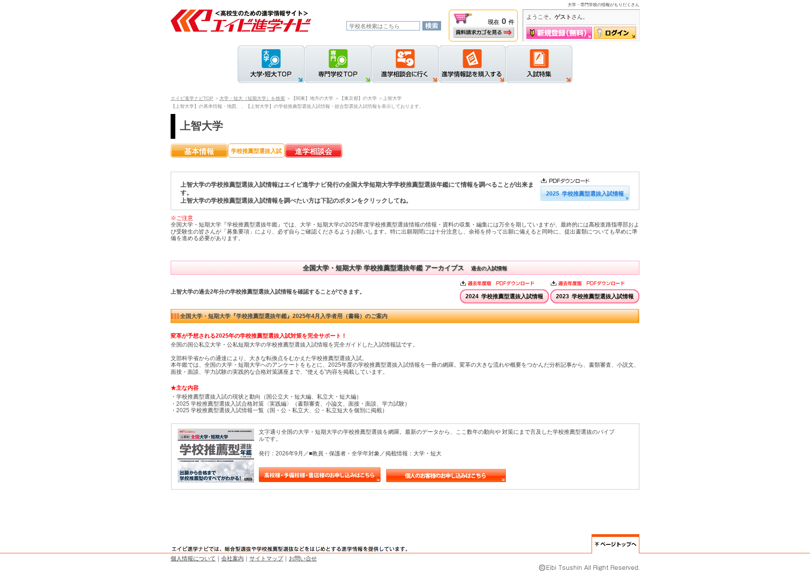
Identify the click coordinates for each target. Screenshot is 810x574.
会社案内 (232, 558)
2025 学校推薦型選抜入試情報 (585, 193)
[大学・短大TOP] (271, 64)
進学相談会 (313, 151)
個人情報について (193, 558)
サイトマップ (266, 558)
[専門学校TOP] (338, 64)
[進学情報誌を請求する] (472, 64)
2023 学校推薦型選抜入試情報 (595, 296)
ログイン (615, 33)
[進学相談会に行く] (405, 64)
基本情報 (199, 151)
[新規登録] (559, 33)
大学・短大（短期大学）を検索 (252, 98)
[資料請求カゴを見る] (483, 32)
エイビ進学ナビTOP (192, 98)
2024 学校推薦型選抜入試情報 (504, 296)
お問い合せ (303, 558)
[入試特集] (539, 64)
